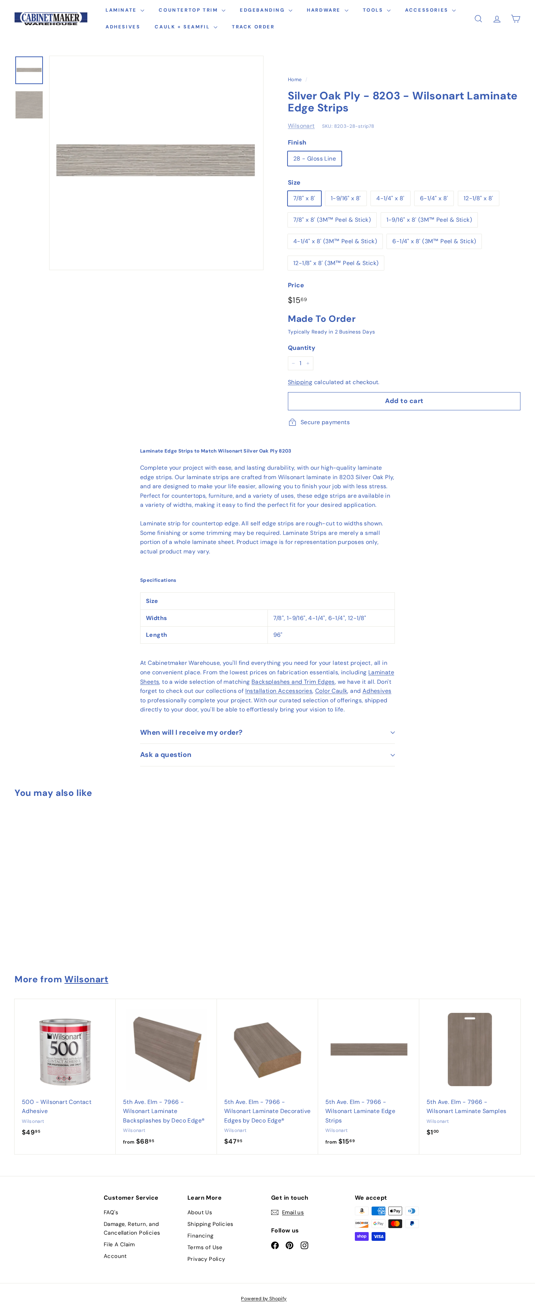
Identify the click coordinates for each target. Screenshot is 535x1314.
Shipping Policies (210, 1224)
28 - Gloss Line (314, 158)
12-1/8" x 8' (479, 198)
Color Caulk (331, 691)
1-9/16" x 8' (346, 198)
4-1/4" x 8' (390, 198)
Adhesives (123, 27)
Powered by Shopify (263, 1298)
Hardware (324, 10)
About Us (199, 1212)
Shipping (300, 382)
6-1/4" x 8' (434, 198)
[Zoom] (156, 163)
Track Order (253, 27)
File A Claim (119, 1244)
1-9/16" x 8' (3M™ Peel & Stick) (429, 220)
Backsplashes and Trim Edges (293, 682)
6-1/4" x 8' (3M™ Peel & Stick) (434, 241)
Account (115, 1256)
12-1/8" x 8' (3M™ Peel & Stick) (336, 263)
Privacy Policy (206, 1259)
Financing (200, 1235)
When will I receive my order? (191, 732)
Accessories (427, 10)
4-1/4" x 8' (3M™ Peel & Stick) (335, 241)
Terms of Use (205, 1247)
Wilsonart (301, 126)
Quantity (301, 348)
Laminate (122, 10)
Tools (374, 10)
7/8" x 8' (304, 198)
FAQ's (111, 1212)
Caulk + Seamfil (183, 27)
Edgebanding (263, 10)
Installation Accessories (279, 691)
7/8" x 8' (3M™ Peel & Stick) (332, 220)
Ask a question (166, 754)
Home (295, 79)
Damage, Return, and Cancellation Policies (132, 1228)
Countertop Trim (189, 10)
